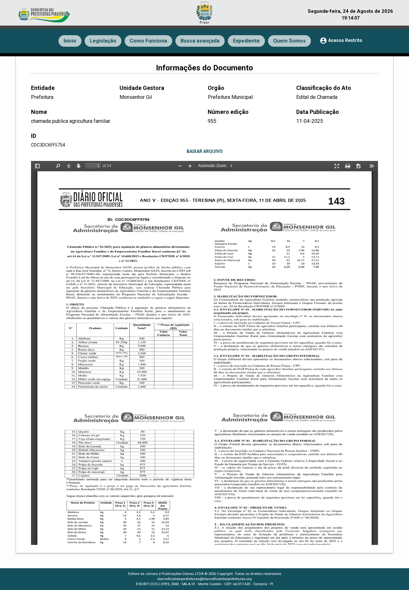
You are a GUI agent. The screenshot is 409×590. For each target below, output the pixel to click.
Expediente (246, 41)
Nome (39, 111)
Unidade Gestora (142, 87)
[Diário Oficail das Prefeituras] (44, 11)
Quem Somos (289, 41)
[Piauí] (204, 9)
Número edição (228, 111)
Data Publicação (317, 111)
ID (33, 135)
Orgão (216, 87)
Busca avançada (200, 41)
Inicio (70, 41)
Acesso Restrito (341, 40)
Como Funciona (148, 41)
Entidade (43, 87)
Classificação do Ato (323, 87)
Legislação (103, 41)
